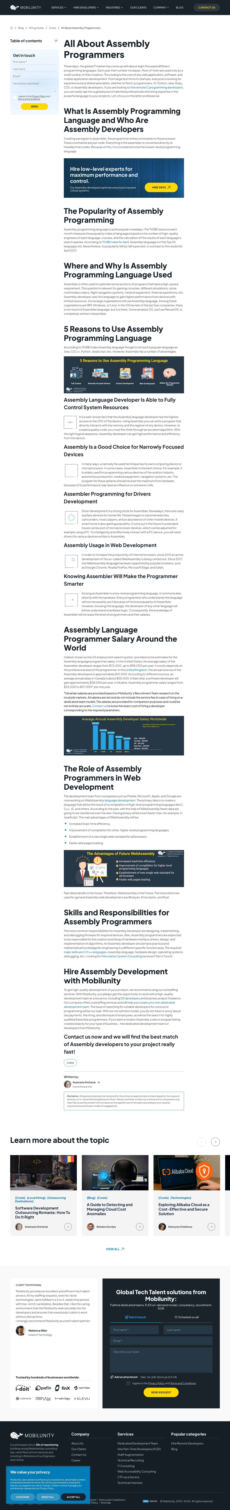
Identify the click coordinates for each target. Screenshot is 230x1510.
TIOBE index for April (115, 242)
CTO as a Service (128, 1477)
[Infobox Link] (43, 1195)
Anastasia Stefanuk (84, 1082)
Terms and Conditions (29, 99)
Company (159, 7)
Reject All (48, 1497)
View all (113, 1249)
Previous (201, 1142)
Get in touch (24, 55)
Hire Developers (84, 7)
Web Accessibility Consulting (137, 1471)
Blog (179, 7)
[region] (48, 1485)
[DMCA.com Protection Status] (150, 1501)
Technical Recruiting (131, 1460)
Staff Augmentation (131, 1454)
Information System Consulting (121, 956)
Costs (52, 27)
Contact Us (206, 7)
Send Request (161, 1392)
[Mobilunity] (25, 7)
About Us (77, 1443)
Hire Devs (159, 187)
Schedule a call (188, 1317)
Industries (113, 7)
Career (75, 1460)
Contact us (99, 706)
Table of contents (26, 40)
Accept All (73, 1497)
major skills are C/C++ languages (85, 952)
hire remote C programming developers (157, 87)
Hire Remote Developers (187, 1443)
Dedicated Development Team (138, 1443)
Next (215, 1142)
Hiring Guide (36, 27)
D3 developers (130, 998)
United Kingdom (136, 670)
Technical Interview (130, 1482)
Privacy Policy (39, 96)
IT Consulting (126, 1465)
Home (11, 27)
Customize (22, 1497)
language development (120, 800)
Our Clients (138, 7)
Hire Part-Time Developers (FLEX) (139, 1449)
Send (34, 106)
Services (57, 7)
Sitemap (106, 1502)
